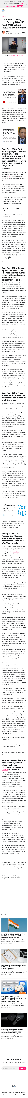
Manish (8, 31)
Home (11, 1090)
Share (23, 32)
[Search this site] (23, 10)
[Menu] (26, 10)
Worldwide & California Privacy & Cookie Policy (14, 1092)
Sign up (17, 1090)
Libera (5, 769)
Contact (5, 1094)
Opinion (4, 16)
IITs (10, 176)
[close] (26, 4)
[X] (14, 1079)
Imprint (11, 1094)
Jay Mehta (16, 552)
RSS (24, 1094)
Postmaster (18, 1094)
